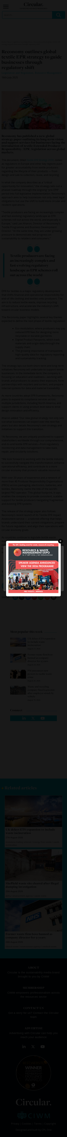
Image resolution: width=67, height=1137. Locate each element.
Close (60, 541)
